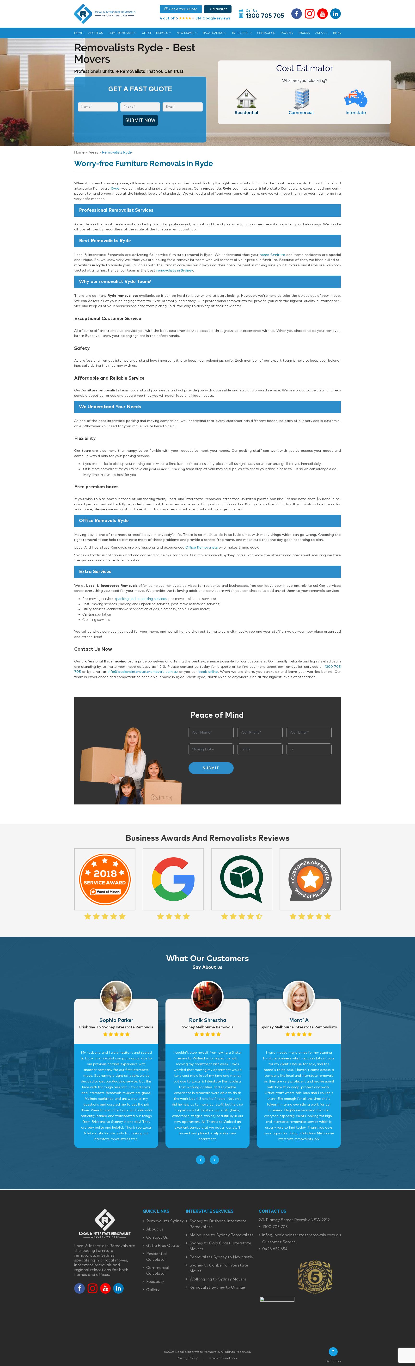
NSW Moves (185, 33)
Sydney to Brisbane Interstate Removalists (217, 1224)
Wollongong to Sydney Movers (217, 1279)
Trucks (304, 33)
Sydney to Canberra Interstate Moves (218, 1268)
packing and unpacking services (141, 599)
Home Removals (121, 33)
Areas (319, 33)
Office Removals (155, 33)
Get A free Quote (182, 9)
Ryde (115, 188)
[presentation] (200, 1159)
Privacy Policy (187, 1358)
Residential (246, 112)
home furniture (272, 255)
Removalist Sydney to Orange (217, 1287)
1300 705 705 (265, 16)
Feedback (155, 1282)
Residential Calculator (156, 1256)
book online (208, 672)
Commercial (301, 112)
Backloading (213, 33)
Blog (337, 33)
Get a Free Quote (162, 1246)
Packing (287, 33)
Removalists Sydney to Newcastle (221, 1257)
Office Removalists (201, 547)
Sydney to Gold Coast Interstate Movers (220, 1246)
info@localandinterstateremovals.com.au (143, 672)
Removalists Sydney (164, 1221)
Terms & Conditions (223, 1358)
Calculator (218, 9)
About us (95, 33)
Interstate (240, 33)
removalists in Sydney (174, 270)
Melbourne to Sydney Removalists (221, 1235)
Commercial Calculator (157, 1270)
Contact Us (266, 33)
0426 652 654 (274, 1249)
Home (78, 33)
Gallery (152, 1290)
